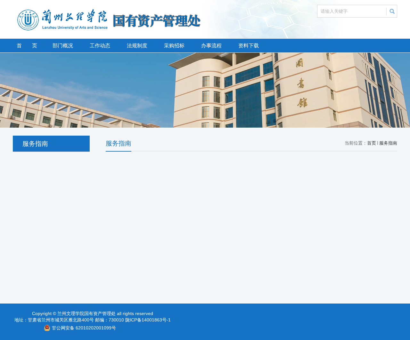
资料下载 (248, 45)
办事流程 (211, 45)
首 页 (27, 45)
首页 (371, 143)
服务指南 (388, 143)
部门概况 (63, 45)
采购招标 (174, 45)
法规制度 (137, 45)
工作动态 (100, 45)
